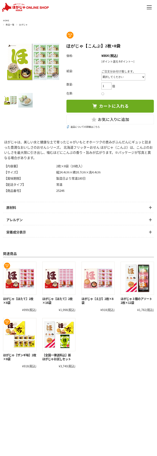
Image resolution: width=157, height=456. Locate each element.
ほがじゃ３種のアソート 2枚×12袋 (136, 300)
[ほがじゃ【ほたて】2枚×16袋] (58, 278)
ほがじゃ (23, 24)
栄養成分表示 (16, 232)
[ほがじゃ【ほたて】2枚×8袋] (19, 278)
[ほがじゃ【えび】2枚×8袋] (98, 278)
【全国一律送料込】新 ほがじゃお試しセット (58, 357)
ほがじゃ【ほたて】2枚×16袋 (57, 300)
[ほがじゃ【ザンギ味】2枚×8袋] (19, 334)
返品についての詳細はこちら (85, 126)
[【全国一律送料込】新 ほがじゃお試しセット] (58, 334)
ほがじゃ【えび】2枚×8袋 (97, 300)
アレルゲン (14, 219)
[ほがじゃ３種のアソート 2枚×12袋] (137, 278)
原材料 (11, 207)
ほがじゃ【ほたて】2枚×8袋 (18, 300)
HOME (6, 20)
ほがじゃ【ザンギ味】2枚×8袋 (19, 357)
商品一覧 (10, 24)
